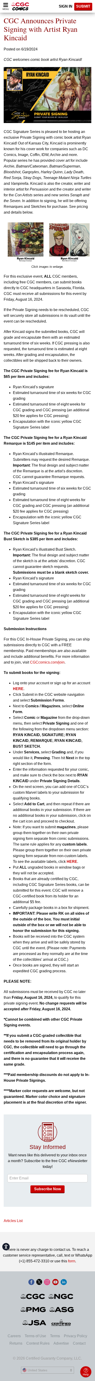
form (71, 1261)
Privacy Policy (75, 1336)
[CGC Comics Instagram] (47, 1282)
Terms (55, 1336)
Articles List (13, 1221)
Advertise (61, 1343)
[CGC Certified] (20, 6)
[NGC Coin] (61, 1296)
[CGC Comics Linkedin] (63, 1282)
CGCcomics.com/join (47, 662)
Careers (14, 1336)
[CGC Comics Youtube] (55, 1282)
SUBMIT (83, 6)
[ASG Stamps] (62, 1309)
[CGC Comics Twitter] (39, 1282)
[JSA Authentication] (34, 1322)
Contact (79, 1343)
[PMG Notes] (33, 1309)
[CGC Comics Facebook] (31, 1282)
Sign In (65, 6)
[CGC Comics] (33, 1296)
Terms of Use (35, 1336)
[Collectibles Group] (61, 1322)
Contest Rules (38, 1343)
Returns (15, 1343)
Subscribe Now (47, 1189)
